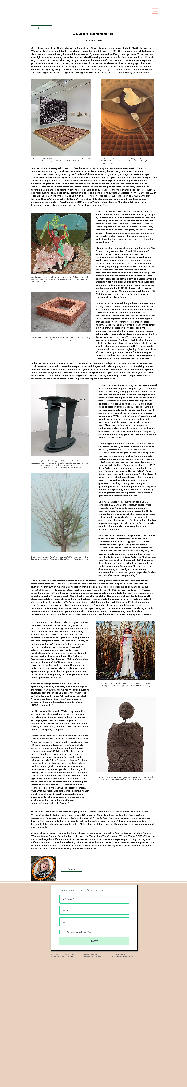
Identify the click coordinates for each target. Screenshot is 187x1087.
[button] (155, 11)
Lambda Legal (61, 596)
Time (149, 226)
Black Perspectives (52, 602)
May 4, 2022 (119, 842)
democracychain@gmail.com (122, 956)
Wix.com (69, 956)
